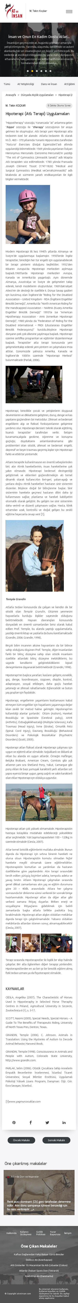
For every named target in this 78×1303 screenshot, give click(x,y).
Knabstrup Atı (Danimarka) (39, 1276)
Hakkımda (12, 1233)
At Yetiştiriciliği (25, 84)
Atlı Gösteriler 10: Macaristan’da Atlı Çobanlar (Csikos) (39, 1265)
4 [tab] (41, 71)
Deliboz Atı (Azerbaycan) (39, 1260)
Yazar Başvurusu (55, 1233)
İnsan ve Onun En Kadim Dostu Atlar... (39, 37)
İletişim (67, 1233)
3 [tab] (37, 71)
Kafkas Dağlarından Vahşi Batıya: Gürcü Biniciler (39, 1254)
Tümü (7, 84)
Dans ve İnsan (49, 84)
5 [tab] (46, 71)
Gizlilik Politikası (40, 1233)
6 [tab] (50, 71)
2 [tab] (32, 71)
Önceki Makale (21, 1140)
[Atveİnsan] (13, 11)
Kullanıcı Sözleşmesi (25, 1233)
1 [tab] (28, 71)
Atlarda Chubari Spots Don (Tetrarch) (39, 1270)
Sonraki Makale (56, 1140)
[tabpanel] (39, 50)
